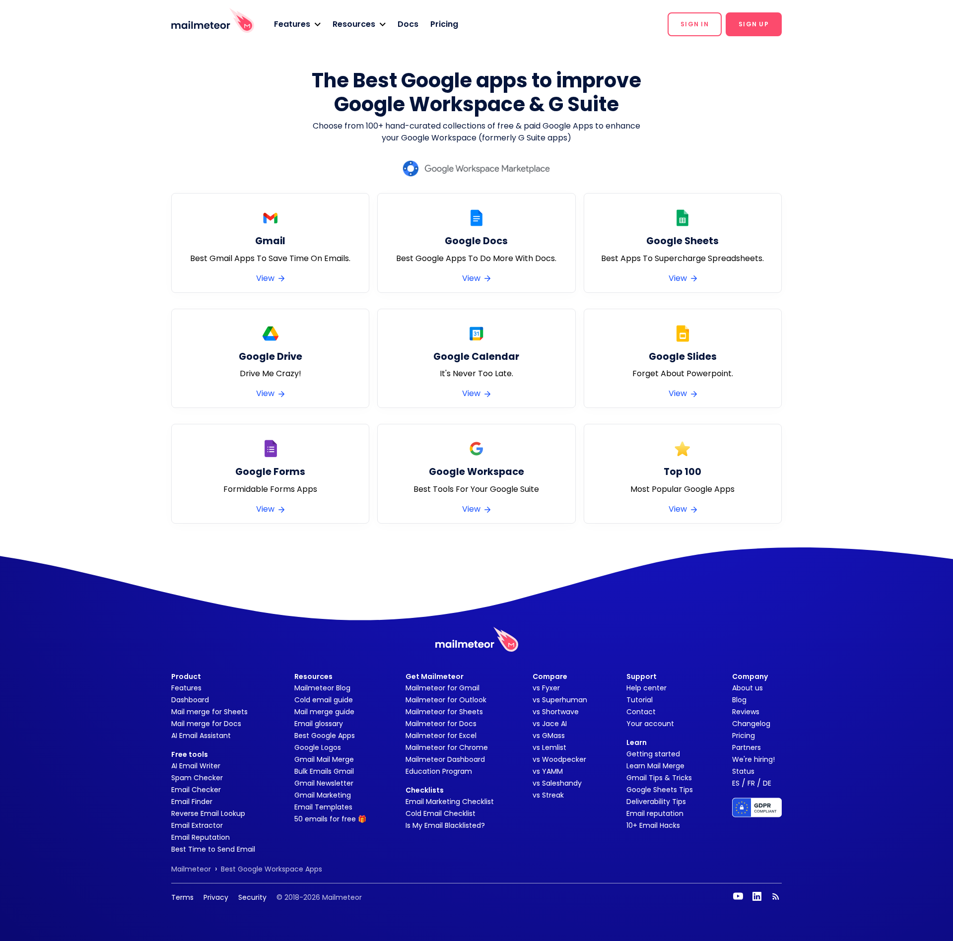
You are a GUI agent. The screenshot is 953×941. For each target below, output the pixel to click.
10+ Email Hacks (653, 825)
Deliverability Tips (656, 802)
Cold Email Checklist (441, 813)
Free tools (189, 754)
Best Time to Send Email (213, 849)
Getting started (653, 754)
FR (751, 783)
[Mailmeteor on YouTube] (738, 896)
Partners (746, 747)
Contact (641, 712)
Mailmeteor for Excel (441, 735)
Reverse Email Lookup (208, 813)
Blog (739, 700)
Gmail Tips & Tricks (659, 778)
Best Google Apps (324, 735)
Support (641, 676)
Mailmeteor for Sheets (444, 712)
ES (736, 783)
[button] (297, 24)
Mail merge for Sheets (209, 712)
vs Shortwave (556, 712)
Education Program (439, 771)
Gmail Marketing (322, 795)
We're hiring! (753, 759)
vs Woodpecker (559, 759)
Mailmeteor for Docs (441, 724)
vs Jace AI (550, 724)
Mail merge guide (324, 712)
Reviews (745, 712)
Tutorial (639, 700)
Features (186, 688)
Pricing (444, 24)
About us (747, 688)
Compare (550, 676)
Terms (182, 897)
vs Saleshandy (557, 783)
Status (743, 771)
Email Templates (323, 807)
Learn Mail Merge (655, 766)
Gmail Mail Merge (324, 759)
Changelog (751, 724)
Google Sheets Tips (659, 790)
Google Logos (317, 747)
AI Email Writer (195, 766)
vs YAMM (548, 771)
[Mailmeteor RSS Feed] (776, 896)
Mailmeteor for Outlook (446, 700)
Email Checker (196, 790)
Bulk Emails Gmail (324, 771)
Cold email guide (323, 700)
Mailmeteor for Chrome (447, 747)
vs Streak (548, 795)
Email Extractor (197, 825)
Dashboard (190, 700)
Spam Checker (197, 778)
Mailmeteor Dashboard (445, 759)
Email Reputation (200, 837)
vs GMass (549, 735)
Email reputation (654, 813)
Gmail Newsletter (323, 783)
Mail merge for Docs (206, 724)
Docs (408, 24)
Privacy (216, 897)
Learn (636, 742)
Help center (646, 688)
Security (252, 897)
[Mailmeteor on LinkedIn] (757, 896)
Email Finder (191, 802)
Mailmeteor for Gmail (442, 688)
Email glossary (318, 724)
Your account (650, 724)
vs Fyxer (546, 688)
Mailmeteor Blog (322, 688)
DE (767, 783)
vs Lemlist (549, 747)
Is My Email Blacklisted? (445, 825)
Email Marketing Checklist (450, 802)
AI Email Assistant (201, 735)
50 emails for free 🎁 (330, 819)
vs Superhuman (560, 700)
